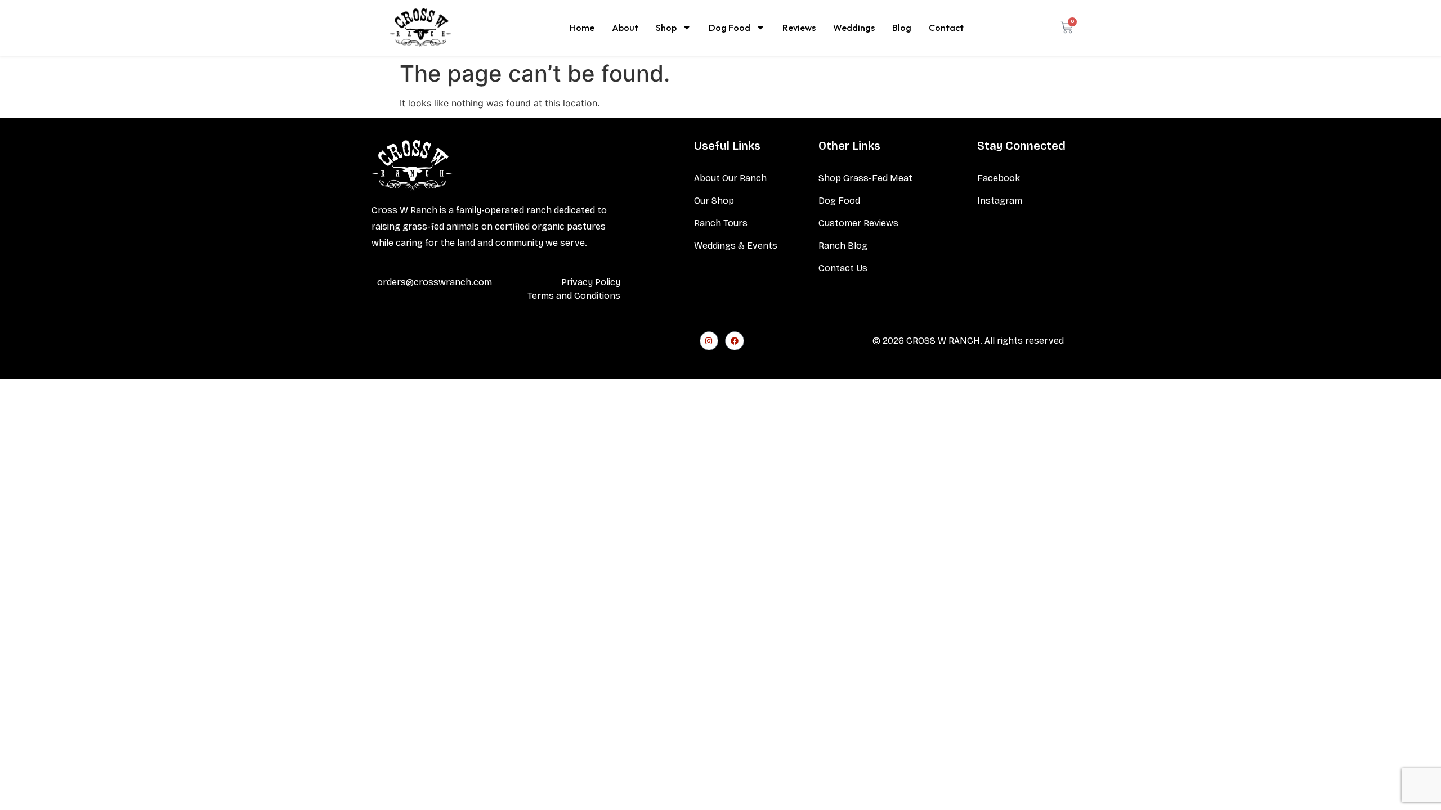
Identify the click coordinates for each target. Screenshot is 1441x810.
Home (582, 27)
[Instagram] (709, 340)
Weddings (854, 27)
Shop (666, 27)
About (625, 27)
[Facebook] (734, 340)
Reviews (799, 27)
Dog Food (729, 27)
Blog (901, 27)
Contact (946, 27)
